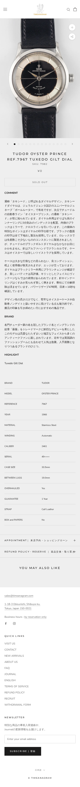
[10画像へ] (50, 144)
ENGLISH (10, 680)
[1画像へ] (14, 144)
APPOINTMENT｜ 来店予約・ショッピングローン (36, 540)
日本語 (38, 770)
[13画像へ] (61, 144)
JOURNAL (10, 674)
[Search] (68, 9)
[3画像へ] (22, 144)
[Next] (72, 144)
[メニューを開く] (5, 9)
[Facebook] (5, 623)
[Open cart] (75, 9)
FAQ (7, 668)
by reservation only (35, 617)
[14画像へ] (65, 144)
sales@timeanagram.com (18, 596)
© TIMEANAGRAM (40, 778)
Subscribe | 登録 (23, 751)
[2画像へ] (18, 144)
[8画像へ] (42, 144)
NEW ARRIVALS (14, 656)
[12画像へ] (57, 144)
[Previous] (7, 144)
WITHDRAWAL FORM (17, 705)
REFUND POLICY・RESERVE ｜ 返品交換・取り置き (39, 551)
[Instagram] (14, 623)
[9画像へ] (46, 144)
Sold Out (40, 182)
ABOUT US (11, 662)
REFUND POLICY (14, 692)
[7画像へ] (38, 144)
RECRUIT (9, 698)
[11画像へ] (54, 144)
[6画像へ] (34, 144)
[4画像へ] (26, 144)
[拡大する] (72, 27)
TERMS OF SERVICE (16, 686)
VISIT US (9, 643)
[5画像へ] (30, 144)
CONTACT (10, 649)
